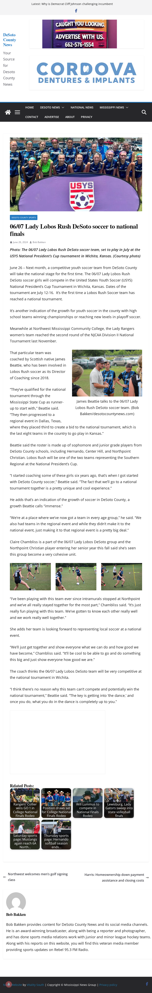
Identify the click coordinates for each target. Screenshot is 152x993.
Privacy (86, 117)
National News (82, 107)
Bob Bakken (39, 242)
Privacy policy (108, 985)
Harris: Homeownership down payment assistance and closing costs (114, 877)
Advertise (52, 117)
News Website (12, 985)
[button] (62, 107)
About (70, 117)
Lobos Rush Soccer (102, 292)
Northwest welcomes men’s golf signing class (38, 877)
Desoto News (50, 107)
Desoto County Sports (23, 217)
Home (29, 107)
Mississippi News (112, 107)
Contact (31, 117)
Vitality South (35, 985)
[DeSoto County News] (8, 112)
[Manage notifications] (9, 984)
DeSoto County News (9, 40)
